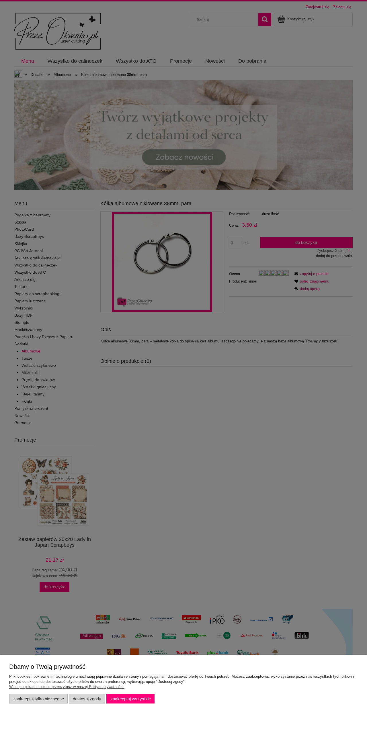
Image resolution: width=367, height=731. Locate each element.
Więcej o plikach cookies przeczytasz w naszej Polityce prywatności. (66, 687)
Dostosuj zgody (87, 698)
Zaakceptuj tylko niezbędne (38, 698)
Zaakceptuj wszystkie (130, 698)
